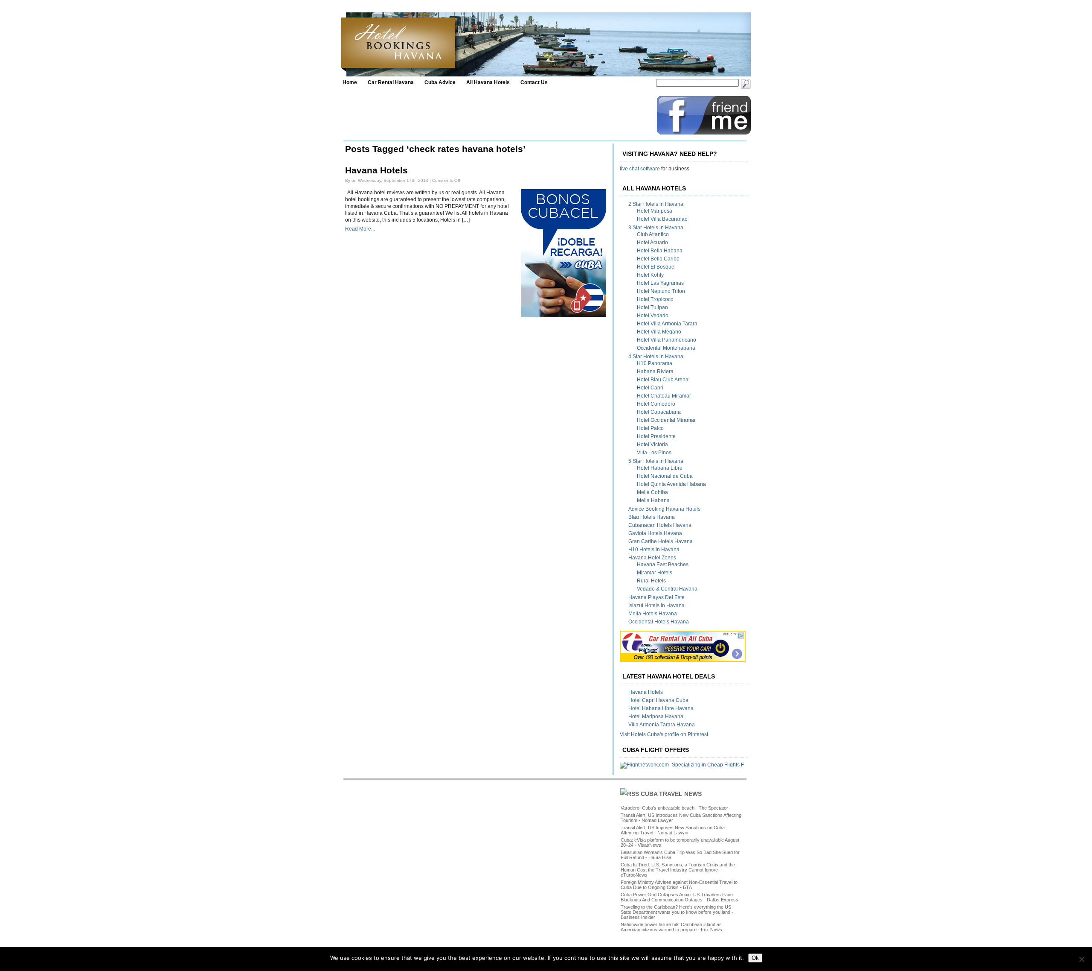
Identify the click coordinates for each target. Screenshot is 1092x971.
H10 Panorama (654, 363)
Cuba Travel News (671, 793)
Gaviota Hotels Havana (655, 533)
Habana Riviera (655, 371)
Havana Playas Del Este (656, 597)
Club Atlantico (653, 234)
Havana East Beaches (662, 564)
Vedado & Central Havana (667, 589)
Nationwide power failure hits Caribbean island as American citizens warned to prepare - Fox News (671, 927)
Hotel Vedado (652, 316)
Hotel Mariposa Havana (655, 716)
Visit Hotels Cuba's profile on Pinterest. (664, 734)
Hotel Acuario (652, 243)
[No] (1081, 959)
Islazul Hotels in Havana (656, 605)
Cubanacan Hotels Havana (659, 525)
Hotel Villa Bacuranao (662, 219)
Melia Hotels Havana (652, 614)
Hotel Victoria (652, 444)
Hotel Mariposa (654, 211)
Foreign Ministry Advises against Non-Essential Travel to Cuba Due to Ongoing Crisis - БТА (679, 885)
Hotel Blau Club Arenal (663, 380)
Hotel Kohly (650, 275)
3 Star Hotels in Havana (655, 228)
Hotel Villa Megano (659, 332)
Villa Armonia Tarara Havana (661, 725)
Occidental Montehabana (666, 348)
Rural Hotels (651, 581)
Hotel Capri (650, 388)
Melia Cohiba (652, 492)
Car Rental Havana (391, 82)
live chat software (640, 169)
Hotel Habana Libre (659, 468)
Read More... (360, 229)
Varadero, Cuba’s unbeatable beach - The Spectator (674, 807)
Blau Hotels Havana (651, 517)
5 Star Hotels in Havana (655, 461)
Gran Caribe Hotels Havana (660, 541)
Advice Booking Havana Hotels (664, 509)
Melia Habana (653, 500)
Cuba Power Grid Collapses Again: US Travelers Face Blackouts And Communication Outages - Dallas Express (679, 897)
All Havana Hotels (488, 82)
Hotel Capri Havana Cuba (658, 700)
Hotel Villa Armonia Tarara (667, 324)
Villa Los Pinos (654, 453)
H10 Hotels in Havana (654, 550)
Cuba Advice (440, 82)
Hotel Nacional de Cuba (665, 476)
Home (350, 82)
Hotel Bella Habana (659, 251)
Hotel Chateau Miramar (664, 396)
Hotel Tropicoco (655, 299)
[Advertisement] (498, 115)
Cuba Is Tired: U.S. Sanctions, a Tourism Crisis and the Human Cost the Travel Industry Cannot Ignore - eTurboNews (678, 869)
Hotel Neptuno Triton (661, 291)
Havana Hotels (376, 170)
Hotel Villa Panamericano (666, 340)
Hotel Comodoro (656, 404)
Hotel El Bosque (655, 267)
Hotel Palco (650, 428)
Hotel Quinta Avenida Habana (671, 484)
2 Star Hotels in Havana (655, 204)
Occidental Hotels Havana (658, 622)
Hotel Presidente (656, 436)
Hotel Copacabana (659, 412)
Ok (755, 958)
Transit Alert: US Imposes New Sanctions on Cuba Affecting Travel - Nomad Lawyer (673, 830)
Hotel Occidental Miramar (666, 420)
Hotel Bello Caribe (658, 259)
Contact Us (534, 82)
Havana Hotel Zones (652, 558)
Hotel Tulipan (652, 307)
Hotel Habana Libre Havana (661, 708)
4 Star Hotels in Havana (655, 357)
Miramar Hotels (654, 573)
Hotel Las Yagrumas (660, 283)
